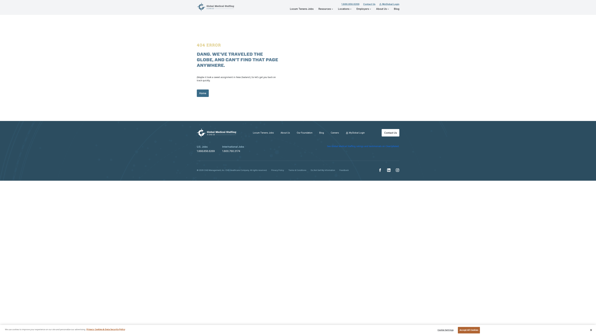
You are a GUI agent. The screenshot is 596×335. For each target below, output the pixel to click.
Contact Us (369, 4)
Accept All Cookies (469, 330)
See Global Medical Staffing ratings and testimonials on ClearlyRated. (363, 146)
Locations (344, 8)
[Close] (591, 330)
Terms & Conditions (297, 170)
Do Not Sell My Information (323, 170)
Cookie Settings (446, 330)
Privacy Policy (277, 170)
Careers (335, 132)
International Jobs (233, 146)
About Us (381, 8)
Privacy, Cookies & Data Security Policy (105, 329)
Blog (396, 8)
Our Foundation (304, 132)
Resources (325, 8)
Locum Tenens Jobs (302, 8)
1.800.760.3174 (231, 151)
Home (202, 93)
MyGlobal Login (390, 4)
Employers (363, 8)
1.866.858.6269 (350, 4)
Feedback (344, 170)
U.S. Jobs (202, 146)
